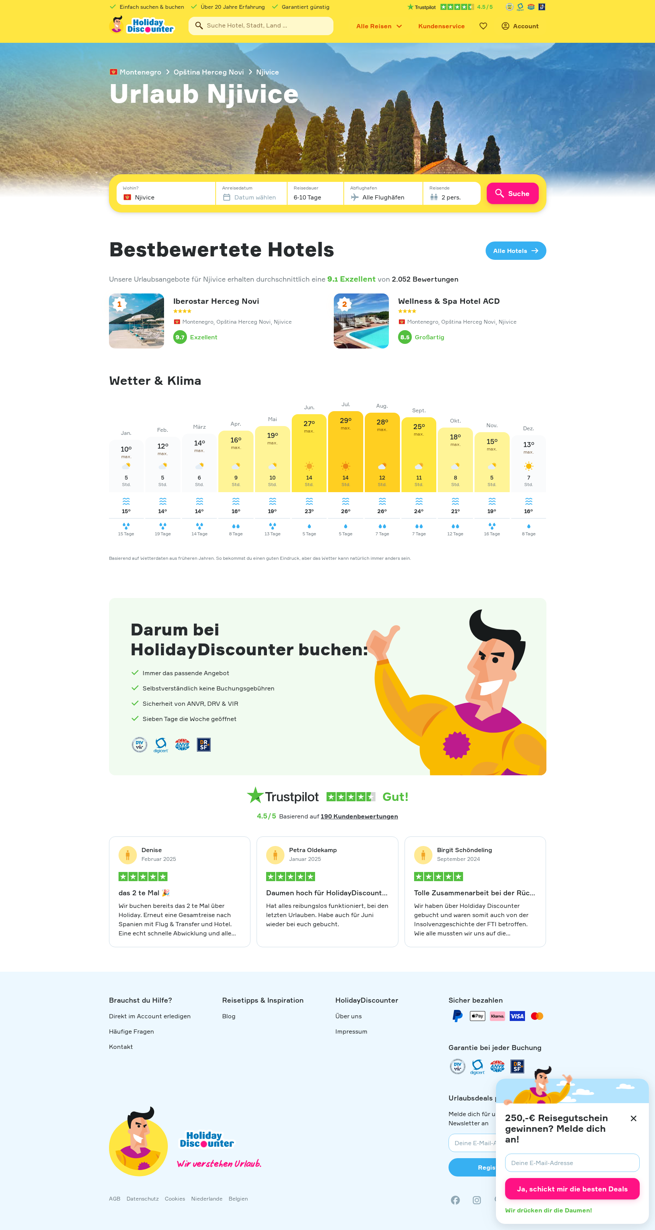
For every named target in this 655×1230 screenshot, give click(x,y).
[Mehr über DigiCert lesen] (520, 6)
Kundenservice (441, 26)
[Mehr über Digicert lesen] (161, 745)
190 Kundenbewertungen (359, 816)
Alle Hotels (510, 250)
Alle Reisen (374, 26)
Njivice (267, 72)
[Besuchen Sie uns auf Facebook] (455, 1200)
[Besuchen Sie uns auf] (476, 1200)
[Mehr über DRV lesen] (509, 6)
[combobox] (261, 26)
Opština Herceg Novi (209, 72)
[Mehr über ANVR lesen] (531, 6)
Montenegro (140, 72)
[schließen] (633, 1118)
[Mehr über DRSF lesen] (541, 6)
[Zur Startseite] (142, 26)
